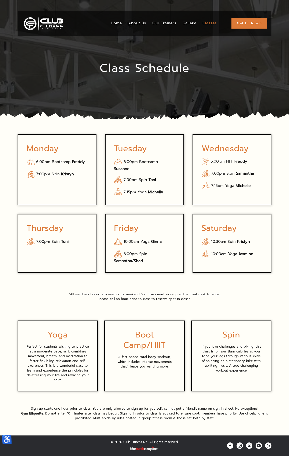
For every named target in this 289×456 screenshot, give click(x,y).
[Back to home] (43, 23)
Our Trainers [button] (164, 23)
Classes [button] (209, 23)
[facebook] (230, 445)
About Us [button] (137, 23)
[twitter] (249, 445)
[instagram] (240, 445)
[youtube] (259, 445)
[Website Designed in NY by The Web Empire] (144, 448)
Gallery (189, 23)
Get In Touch (249, 23)
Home (116, 23)
